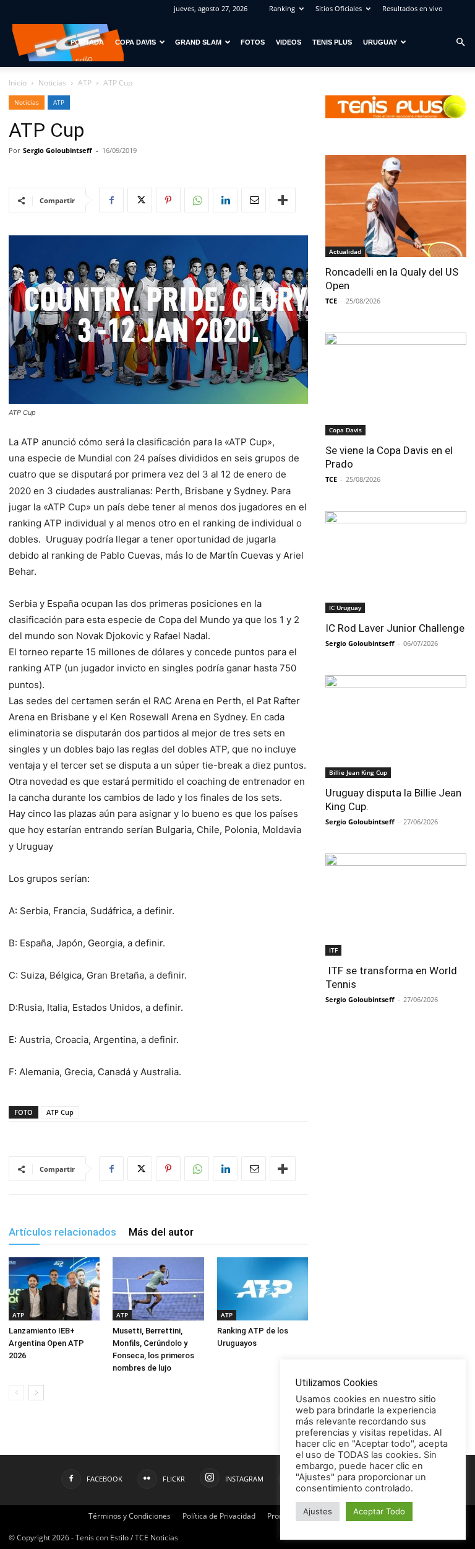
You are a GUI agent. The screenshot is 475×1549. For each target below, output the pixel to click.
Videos (288, 42)
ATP (85, 82)
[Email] (253, 200)
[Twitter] (139, 200)
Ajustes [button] (317, 1511)
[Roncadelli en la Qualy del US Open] (395, 206)
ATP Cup (60, 1112)
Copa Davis (135, 42)
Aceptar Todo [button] (379, 1511)
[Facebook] (111, 200)
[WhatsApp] (196, 200)
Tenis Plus (332, 42)
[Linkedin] (225, 200)
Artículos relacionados (62, 1232)
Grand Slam (198, 42)
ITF (333, 950)
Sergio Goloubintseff (57, 150)
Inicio (18, 82)
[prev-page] (16, 1392)
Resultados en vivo (412, 8)
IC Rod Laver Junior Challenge (394, 628)
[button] (460, 42)
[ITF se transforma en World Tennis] (395, 904)
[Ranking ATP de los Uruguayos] (262, 1288)
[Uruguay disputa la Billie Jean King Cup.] (395, 726)
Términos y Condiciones (129, 1516)
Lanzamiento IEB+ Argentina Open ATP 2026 (46, 1343)
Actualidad (345, 251)
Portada (87, 42)
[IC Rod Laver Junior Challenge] (395, 562)
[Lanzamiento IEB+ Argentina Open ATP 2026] (54, 1288)
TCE (331, 300)
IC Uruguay (345, 607)
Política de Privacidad (218, 1516)
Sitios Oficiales (338, 8)
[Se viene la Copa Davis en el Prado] (395, 384)
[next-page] (36, 1392)
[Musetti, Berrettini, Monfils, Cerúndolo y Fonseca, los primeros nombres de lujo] (158, 1288)
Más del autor (161, 1232)
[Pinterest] (168, 200)
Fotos (253, 42)
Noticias (52, 82)
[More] (283, 200)
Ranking (282, 8)
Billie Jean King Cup (358, 772)
